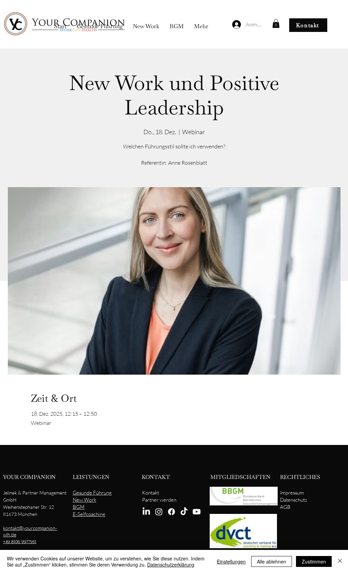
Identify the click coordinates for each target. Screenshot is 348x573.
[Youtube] (196, 511)
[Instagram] (158, 511)
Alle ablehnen (271, 561)
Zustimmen (314, 561)
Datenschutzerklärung (170, 564)
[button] (276, 23)
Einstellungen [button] (231, 561)
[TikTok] (184, 511)
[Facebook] (171, 511)
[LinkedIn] (146, 511)
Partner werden (159, 500)
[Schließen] (340, 561)
